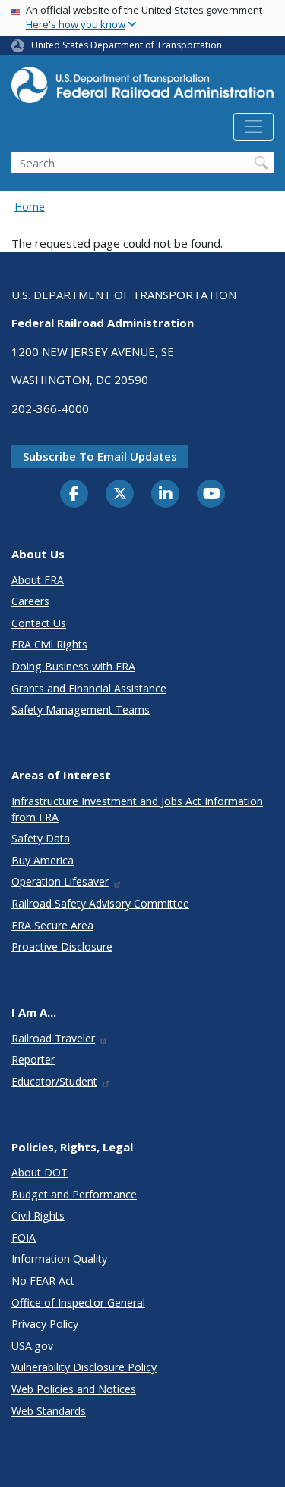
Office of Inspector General (78, 1302)
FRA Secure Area (52, 925)
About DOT (39, 1172)
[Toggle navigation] (253, 127)
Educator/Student (54, 1081)
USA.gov (32, 1346)
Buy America (42, 860)
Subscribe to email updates (100, 456)
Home (29, 206)
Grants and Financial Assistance (88, 688)
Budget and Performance (74, 1194)
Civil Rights (38, 1215)
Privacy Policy (44, 1324)
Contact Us (38, 623)
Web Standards (48, 1411)
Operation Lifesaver (60, 881)
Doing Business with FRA (73, 666)
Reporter (33, 1059)
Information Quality (59, 1258)
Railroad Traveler (53, 1038)
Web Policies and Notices (73, 1389)
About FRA (37, 580)
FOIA (23, 1237)
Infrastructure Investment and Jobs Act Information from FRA (137, 809)
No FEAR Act (42, 1280)
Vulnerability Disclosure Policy (84, 1367)
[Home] (142, 90)
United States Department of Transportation (126, 45)
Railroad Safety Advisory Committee (100, 903)
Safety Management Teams (80, 709)
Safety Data (40, 838)
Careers (30, 601)
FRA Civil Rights (49, 644)
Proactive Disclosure (61, 946)
